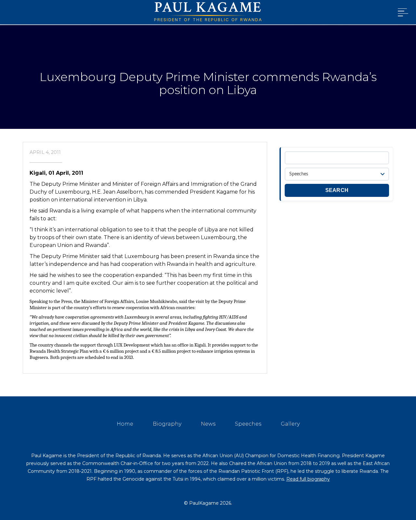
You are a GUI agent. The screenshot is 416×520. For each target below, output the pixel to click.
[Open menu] (402, 12)
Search (337, 190)
